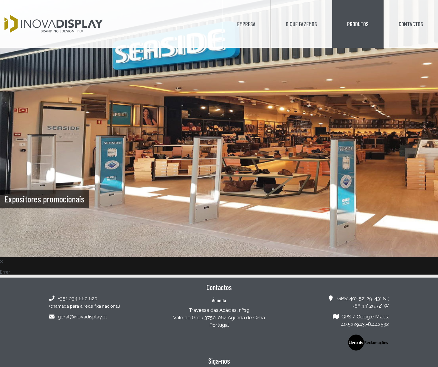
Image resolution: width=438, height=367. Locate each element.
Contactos (411, 23)
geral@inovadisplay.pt (82, 317)
